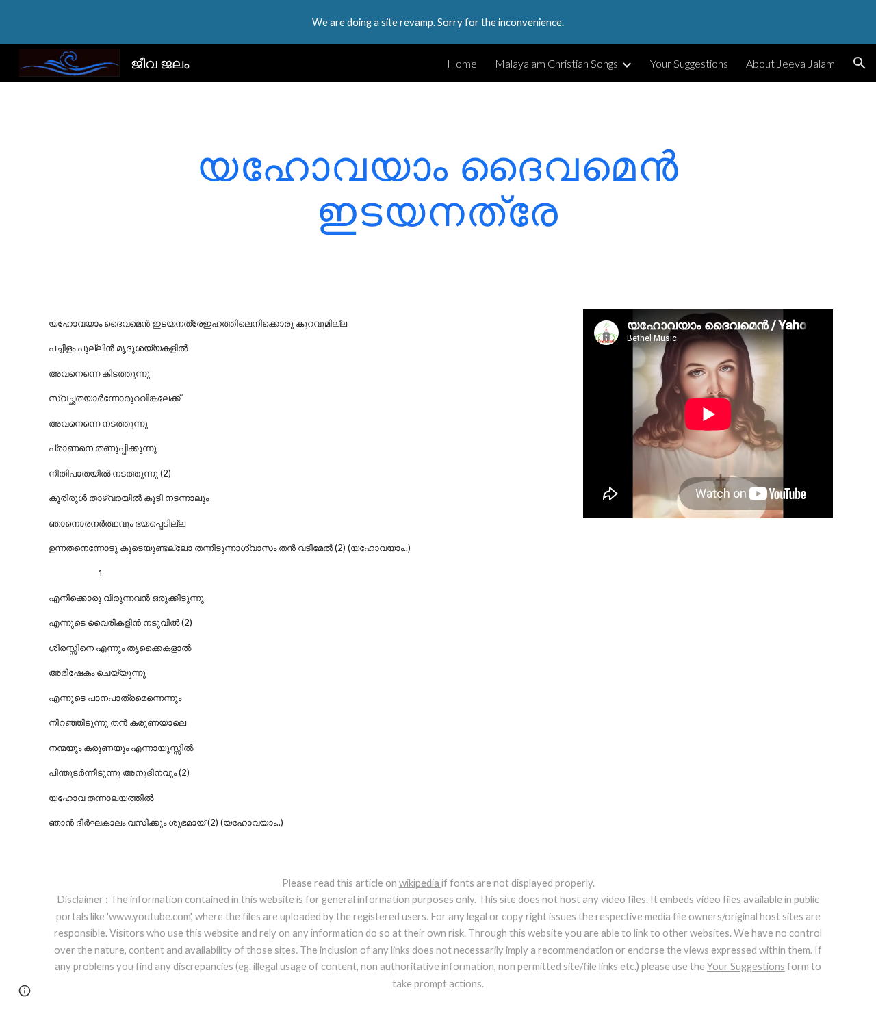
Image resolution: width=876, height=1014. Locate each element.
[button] (859, 63)
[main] (438, 187)
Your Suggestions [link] (689, 63)
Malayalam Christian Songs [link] (556, 63)
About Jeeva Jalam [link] (790, 63)
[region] (438, 22)
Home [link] (462, 63)
